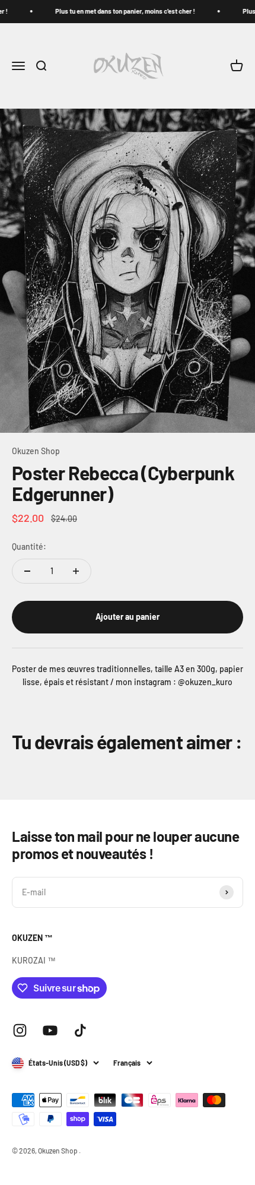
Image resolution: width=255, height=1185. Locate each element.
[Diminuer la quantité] (27, 571)
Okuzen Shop (36, 451)
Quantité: (29, 546)
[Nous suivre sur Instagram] (20, 1030)
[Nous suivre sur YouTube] (50, 1030)
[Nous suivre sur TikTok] (80, 1030)
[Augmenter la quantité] (76, 571)
